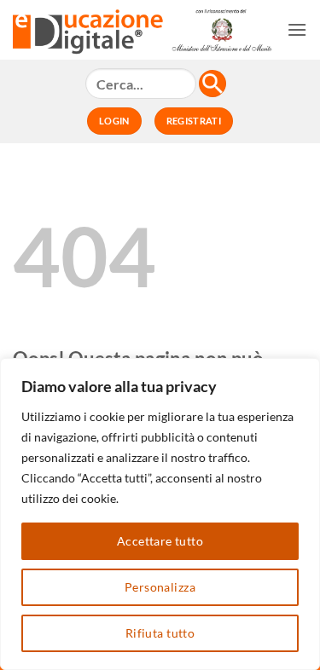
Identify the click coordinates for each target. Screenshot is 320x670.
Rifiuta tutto (160, 633)
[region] (160, 514)
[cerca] (212, 83)
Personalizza (160, 587)
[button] (297, 29)
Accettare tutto (160, 541)
